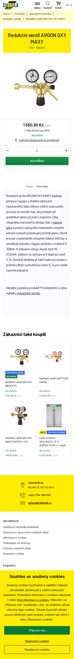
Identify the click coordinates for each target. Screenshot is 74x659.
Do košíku (37, 161)
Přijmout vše (37, 630)
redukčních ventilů (28, 293)
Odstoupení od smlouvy (16, 543)
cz (67, 5)
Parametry (42, 186)
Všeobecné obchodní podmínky (21, 527)
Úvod (6, 13)
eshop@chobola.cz (40, 502)
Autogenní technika (40, 13)
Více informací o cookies (33, 599)
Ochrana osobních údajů (17, 548)
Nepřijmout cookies (37, 649)
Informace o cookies (14, 537)
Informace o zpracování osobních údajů (26, 532)
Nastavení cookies (13, 553)
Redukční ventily (12, 18)
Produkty (19, 13)
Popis (29, 186)
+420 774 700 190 (39, 495)
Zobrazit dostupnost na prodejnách (39, 140)
